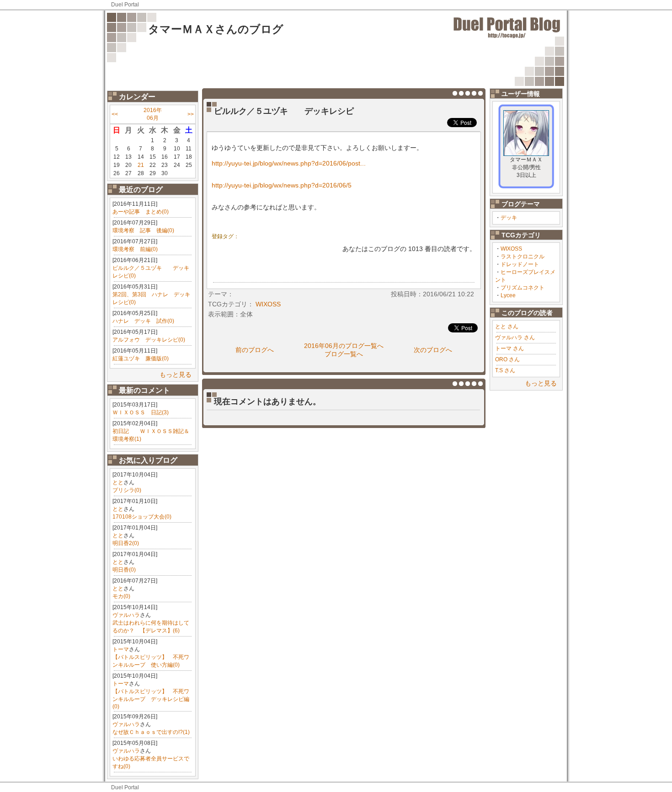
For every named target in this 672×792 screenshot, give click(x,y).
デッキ (509, 217)
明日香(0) (124, 570)
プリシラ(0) (126, 490)
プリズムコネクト (522, 287)
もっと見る (176, 374)
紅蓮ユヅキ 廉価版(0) (140, 358)
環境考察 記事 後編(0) (143, 230)
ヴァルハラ (126, 615)
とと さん (506, 326)
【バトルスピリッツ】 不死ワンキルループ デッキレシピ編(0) (150, 699)
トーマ (120, 649)
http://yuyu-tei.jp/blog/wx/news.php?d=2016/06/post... (289, 163)
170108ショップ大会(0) (141, 517)
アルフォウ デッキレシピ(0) (148, 340)
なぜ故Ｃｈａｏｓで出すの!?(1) (151, 732)
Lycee (508, 295)
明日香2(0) (125, 543)
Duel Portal (125, 4)
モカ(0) (121, 596)
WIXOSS (511, 249)
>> (190, 114)
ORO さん (507, 359)
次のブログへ (433, 349)
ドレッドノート (520, 264)
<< (115, 114)
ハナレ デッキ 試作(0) (143, 321)
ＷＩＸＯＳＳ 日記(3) (140, 412)
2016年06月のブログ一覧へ (344, 345)
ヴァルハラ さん (515, 337)
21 (141, 165)
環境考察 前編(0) (135, 249)
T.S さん (505, 370)
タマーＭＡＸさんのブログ (215, 29)
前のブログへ (254, 349)
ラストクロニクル (522, 256)
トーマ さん (509, 348)
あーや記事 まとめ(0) (140, 212)
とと (117, 482)
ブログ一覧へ (344, 354)
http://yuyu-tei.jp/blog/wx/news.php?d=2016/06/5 (282, 185)
